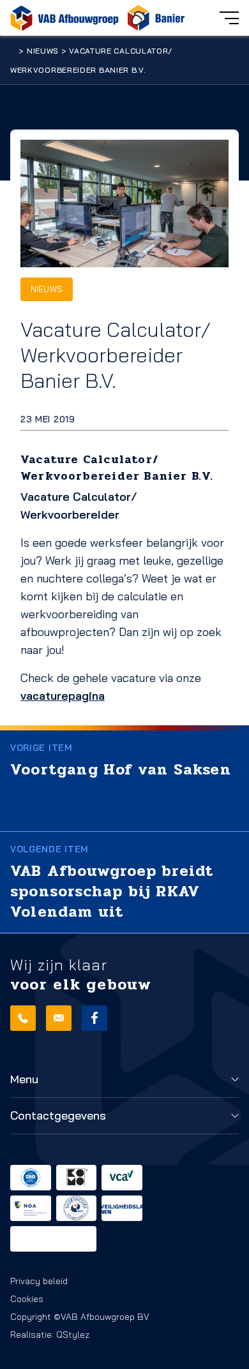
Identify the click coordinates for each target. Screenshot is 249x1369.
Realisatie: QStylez (49, 1334)
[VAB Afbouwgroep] (64, 18)
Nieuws (43, 51)
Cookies (26, 1299)
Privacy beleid (39, 1281)
